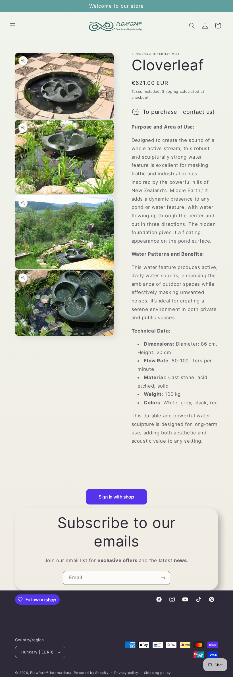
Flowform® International (51, 673)
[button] (12, 25)
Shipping (170, 91)
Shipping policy (157, 673)
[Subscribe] (163, 578)
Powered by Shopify (91, 673)
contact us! (198, 111)
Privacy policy (126, 673)
